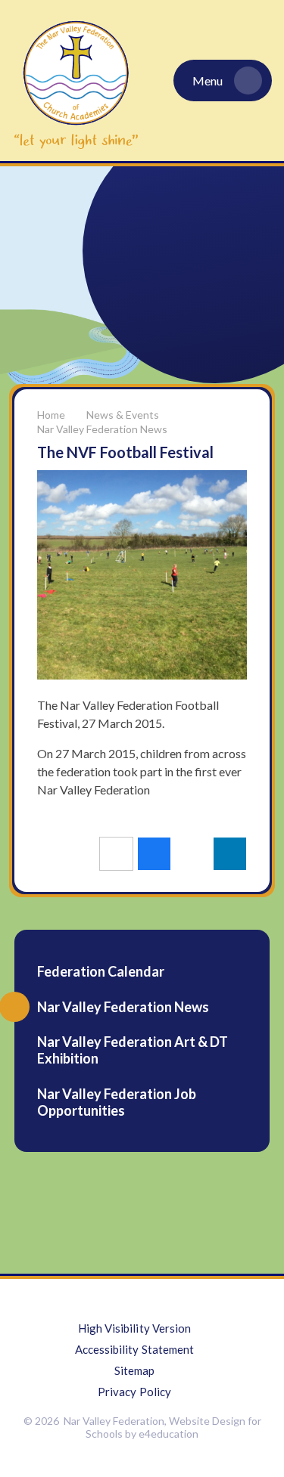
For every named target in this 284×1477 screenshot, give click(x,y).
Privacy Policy (134, 1391)
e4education (168, 1433)
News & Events (122, 414)
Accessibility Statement (135, 1349)
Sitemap (134, 1370)
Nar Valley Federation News (102, 429)
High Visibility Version (135, 1328)
